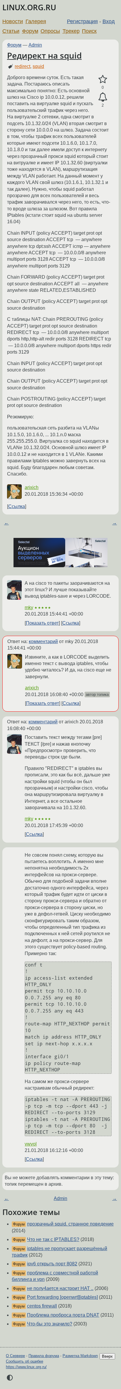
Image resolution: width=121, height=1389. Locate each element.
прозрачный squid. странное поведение (70, 1223)
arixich (31, 487)
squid (38, 66)
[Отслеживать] (102, 97)
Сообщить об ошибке (24, 1361)
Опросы (50, 31)
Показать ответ (42, 623)
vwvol (31, 1143)
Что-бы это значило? (49, 1323)
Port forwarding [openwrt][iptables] (62, 1297)
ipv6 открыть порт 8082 (52, 1263)
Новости (12, 21)
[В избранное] (102, 79)
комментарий (43, 641)
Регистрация (82, 21)
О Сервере (15, 1356)
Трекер (71, 31)
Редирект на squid (44, 55)
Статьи (10, 31)
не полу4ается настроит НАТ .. (60, 1288)
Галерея (36, 21)
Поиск (89, 31)
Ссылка (16, 506)
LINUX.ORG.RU (29, 7)
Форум (30, 31)
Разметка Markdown (80, 1356)
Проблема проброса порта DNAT (63, 1315)
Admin (35, 44)
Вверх (107, 1356)
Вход (108, 21)
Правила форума (43, 1356)
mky (29, 607)
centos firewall (42, 1305)
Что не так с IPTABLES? (53, 1239)
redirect (22, 66)
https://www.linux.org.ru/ (26, 1367)
